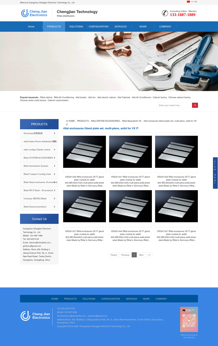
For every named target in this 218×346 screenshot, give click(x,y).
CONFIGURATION (98, 26)
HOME (72, 120)
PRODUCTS (54, 26)
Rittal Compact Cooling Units (37, 174)
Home (31, 26)
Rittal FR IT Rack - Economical (38, 190)
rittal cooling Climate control (37, 149)
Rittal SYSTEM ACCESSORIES (38, 158)
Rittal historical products (35, 206)
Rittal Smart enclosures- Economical (40, 182)
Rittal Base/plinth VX (131, 120)
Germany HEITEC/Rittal (35, 198)
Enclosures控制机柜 (33, 133)
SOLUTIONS (76, 26)
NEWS (143, 26)
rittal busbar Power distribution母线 (40, 141)
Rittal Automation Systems (36, 166)
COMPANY (165, 26)
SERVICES (121, 26)
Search (195, 105)
